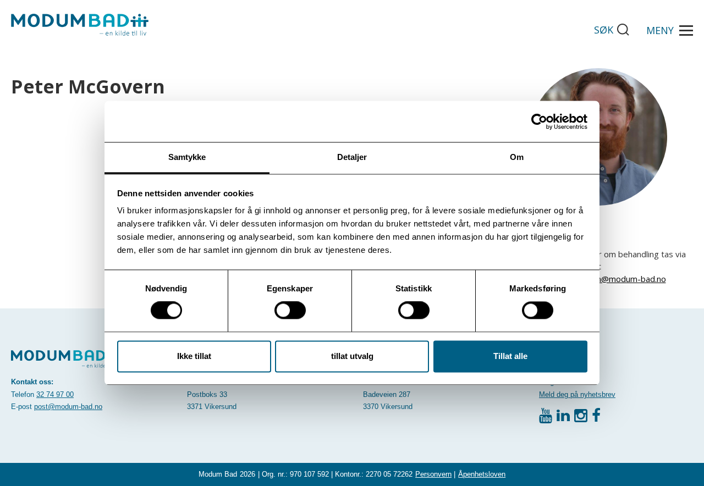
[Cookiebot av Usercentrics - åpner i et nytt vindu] (539, 121)
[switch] (290, 310)
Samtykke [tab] (187, 157)
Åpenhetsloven (481, 474)
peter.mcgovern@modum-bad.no (603, 278)
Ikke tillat (194, 356)
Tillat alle (510, 356)
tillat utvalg (352, 356)
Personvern (433, 474)
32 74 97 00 (55, 394)
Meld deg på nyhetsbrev (577, 394)
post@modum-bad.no (68, 406)
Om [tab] (517, 157)
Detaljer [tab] (352, 157)
